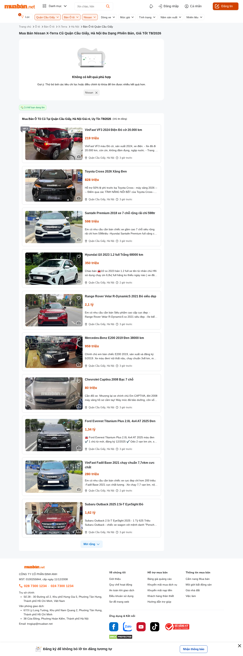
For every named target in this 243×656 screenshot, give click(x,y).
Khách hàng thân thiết (161, 595)
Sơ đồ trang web (119, 601)
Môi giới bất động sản (199, 584)
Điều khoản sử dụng (121, 595)
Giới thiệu (115, 578)
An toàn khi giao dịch (121, 590)
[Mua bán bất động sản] (20, 6)
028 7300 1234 (35, 586)
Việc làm (191, 595)
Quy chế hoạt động (120, 584)
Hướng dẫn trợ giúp (159, 601)
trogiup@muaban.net (40, 623)
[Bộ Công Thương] (177, 630)
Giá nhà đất (193, 590)
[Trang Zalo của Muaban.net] (127, 627)
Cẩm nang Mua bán (198, 578)
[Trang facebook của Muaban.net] (113, 627)
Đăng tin (227, 6)
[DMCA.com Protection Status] (120, 637)
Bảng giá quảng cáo (160, 578)
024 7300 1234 (62, 586)
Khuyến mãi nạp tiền (160, 590)
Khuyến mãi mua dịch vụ (162, 584)
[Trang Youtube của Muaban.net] (141, 627)
